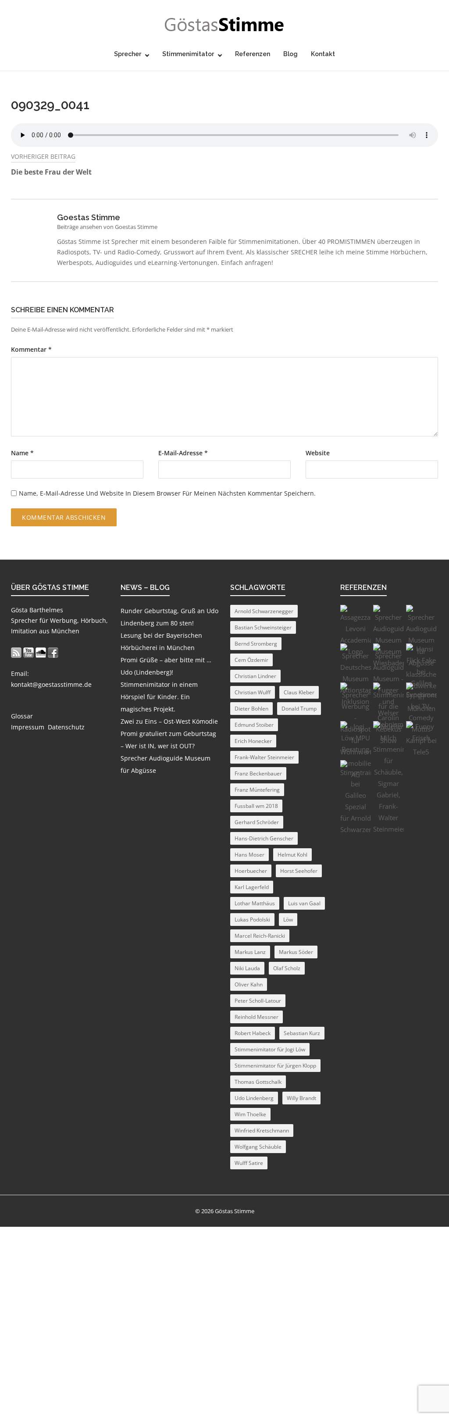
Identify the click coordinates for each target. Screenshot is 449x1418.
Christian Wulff (253, 692)
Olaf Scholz (286, 968)
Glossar (22, 716)
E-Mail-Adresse (183, 453)
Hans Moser (249, 854)
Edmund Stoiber (254, 725)
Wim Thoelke (250, 1114)
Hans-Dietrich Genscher (264, 838)
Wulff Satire (249, 1163)
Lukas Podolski (252, 919)
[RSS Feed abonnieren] (16, 652)
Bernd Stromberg (256, 643)
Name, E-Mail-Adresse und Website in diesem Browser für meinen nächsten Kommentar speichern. (167, 493)
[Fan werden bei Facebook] (53, 652)
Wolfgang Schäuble (258, 1146)
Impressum (27, 727)
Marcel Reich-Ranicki (260, 935)
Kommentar (31, 350)
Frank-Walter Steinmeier (264, 757)
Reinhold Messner (256, 1017)
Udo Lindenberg (254, 1098)
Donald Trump (299, 708)
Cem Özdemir (251, 660)
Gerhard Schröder (257, 822)
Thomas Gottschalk (258, 1082)
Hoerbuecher (251, 871)
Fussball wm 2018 (256, 806)
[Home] (224, 24)
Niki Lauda (247, 968)
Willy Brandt (301, 1098)
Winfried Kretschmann (262, 1130)
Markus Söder (296, 952)
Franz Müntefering (257, 789)
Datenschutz (66, 727)
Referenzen (252, 53)
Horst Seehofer (298, 871)
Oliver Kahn (249, 984)
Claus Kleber (299, 692)
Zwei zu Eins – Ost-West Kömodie (169, 721)
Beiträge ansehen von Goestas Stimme (107, 227)
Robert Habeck (253, 1033)
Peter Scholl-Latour (258, 1000)
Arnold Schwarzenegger (264, 611)
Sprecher (127, 53)
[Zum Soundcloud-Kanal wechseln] (41, 652)
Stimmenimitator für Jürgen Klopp (275, 1065)
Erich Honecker (253, 741)
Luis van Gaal (304, 903)
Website (318, 453)
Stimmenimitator (188, 53)
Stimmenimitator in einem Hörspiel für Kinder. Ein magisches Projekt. (159, 696)
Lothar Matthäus (255, 903)
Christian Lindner (255, 676)
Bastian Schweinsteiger (263, 627)
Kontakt (323, 53)
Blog (290, 53)
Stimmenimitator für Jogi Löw (270, 1049)
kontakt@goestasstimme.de (51, 684)
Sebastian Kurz (302, 1033)
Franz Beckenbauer (258, 773)
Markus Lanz (250, 952)
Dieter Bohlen (251, 708)
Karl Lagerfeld (252, 887)
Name (22, 453)
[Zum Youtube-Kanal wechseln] (28, 652)
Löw (288, 919)
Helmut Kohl (292, 854)
